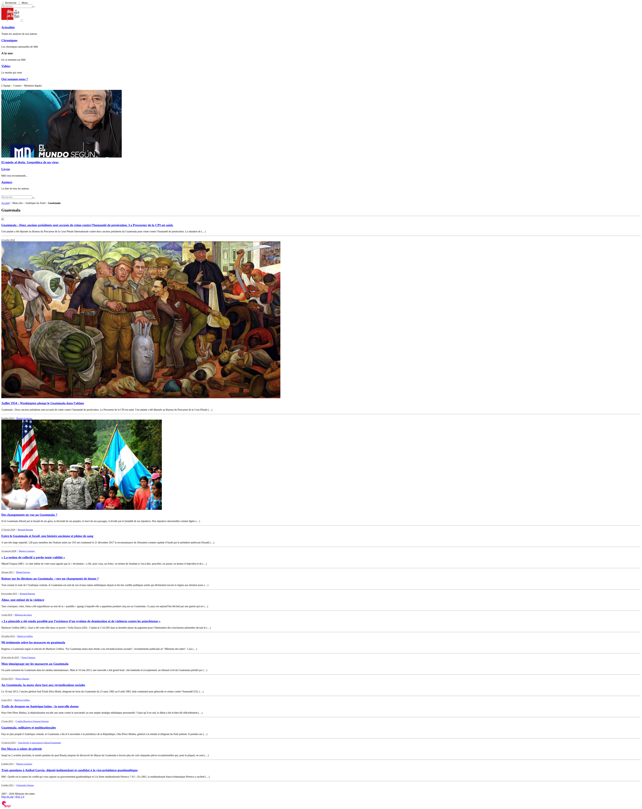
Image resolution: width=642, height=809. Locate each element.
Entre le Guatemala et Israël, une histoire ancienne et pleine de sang (47, 536)
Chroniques (9, 40)
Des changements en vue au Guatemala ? (29, 515)
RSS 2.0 (19, 796)
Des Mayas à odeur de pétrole (21, 749)
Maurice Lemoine (24, 418)
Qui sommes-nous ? (14, 79)
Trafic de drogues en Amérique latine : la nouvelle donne (40, 706)
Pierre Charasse (28, 657)
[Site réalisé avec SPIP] (6, 807)
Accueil (5, 203)
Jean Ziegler (23, 742)
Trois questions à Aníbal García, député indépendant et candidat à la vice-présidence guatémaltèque (69, 770)
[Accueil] (10, 20)
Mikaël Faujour (23, 572)
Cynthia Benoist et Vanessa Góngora (32, 721)
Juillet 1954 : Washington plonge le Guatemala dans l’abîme (42, 403)
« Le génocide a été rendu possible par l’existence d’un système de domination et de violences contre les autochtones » (80, 621)
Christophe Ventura (25, 785)
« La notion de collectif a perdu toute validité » (33, 557)
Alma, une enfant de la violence (22, 600)
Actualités (8, 27)
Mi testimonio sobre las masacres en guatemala (33, 642)
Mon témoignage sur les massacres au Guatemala (35, 664)
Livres (5, 169)
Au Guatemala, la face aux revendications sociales (43, 685)
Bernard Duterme (25, 529)
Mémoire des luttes (23, 615)
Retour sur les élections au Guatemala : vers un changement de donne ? (50, 578)
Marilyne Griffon (25, 636)
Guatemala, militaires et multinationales (28, 727)
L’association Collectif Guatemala (45, 742)
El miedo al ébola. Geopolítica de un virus (30, 162)
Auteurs (6, 182)
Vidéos (5, 66)
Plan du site (7, 796)
